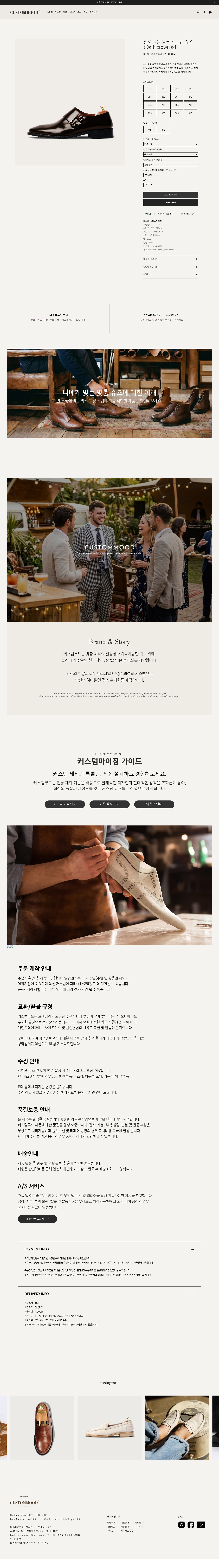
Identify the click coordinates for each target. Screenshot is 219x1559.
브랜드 (50, 12)
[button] (208, 1428)
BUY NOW (171, 202)
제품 (65, 12)
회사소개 (111, 1523)
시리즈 (72, 12)
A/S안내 (147, 274)
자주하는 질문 (127, 1530)
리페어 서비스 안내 (37, 1219)
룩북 (79, 12)
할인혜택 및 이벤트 (151, 267)
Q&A (137, 1526)
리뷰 (85, 12)
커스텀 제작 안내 (64, 804)
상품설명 (147, 214)
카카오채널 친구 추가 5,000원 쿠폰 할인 (109, 2)
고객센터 (93, 12)
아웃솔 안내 (154, 804)
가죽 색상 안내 (109, 804)
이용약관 (111, 1526)
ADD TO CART (170, 195)
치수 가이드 (157, 221)
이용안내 (125, 1523)
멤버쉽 (138, 1523)
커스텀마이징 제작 (165, 214)
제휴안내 (125, 1526)
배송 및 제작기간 (150, 259)
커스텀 (58, 12)
